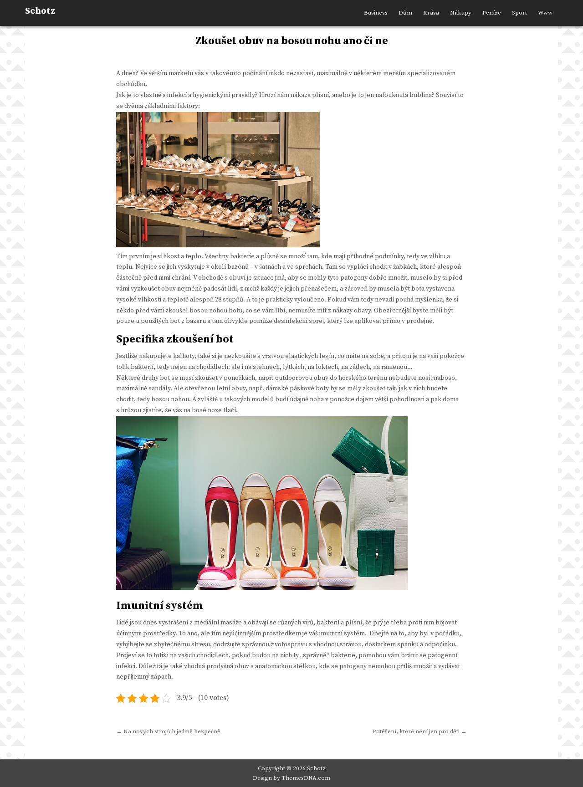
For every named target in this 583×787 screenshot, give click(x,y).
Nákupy (460, 12)
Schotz (40, 11)
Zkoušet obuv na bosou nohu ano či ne (291, 41)
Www (545, 12)
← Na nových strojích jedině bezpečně (168, 731)
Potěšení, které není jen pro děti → (420, 731)
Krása (431, 12)
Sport (519, 12)
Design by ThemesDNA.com (291, 778)
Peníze (491, 12)
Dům (405, 12)
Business (376, 12)
